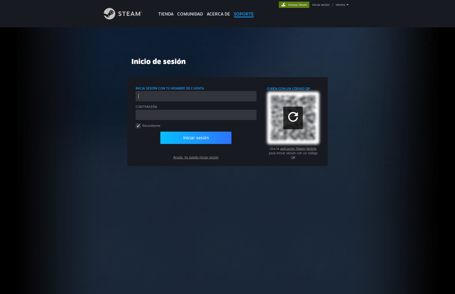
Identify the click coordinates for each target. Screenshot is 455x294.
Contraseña (146, 107)
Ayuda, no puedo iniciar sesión (196, 157)
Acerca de (218, 14)
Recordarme (151, 126)
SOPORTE (244, 14)
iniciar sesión (320, 5)
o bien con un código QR (288, 89)
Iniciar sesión (196, 137)
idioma (340, 5)
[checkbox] (138, 125)
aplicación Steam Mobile (298, 149)
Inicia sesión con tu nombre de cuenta (170, 88)
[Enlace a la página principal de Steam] (123, 18)
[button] (293, 118)
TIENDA (166, 14)
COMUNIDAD (190, 14)
